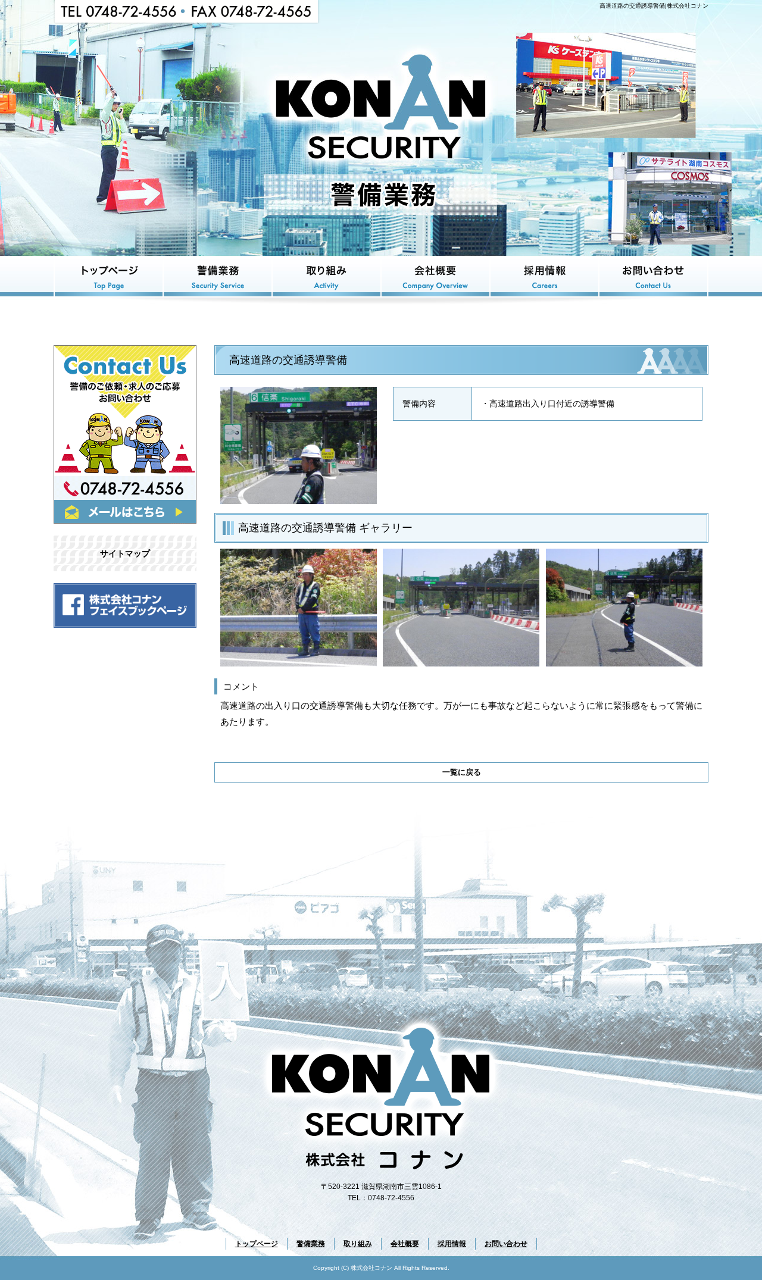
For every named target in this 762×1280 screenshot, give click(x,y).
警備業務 (217, 277)
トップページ (108, 277)
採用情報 (544, 277)
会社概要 (435, 277)
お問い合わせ (653, 277)
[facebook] (125, 624)
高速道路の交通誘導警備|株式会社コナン (653, 5)
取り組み (326, 277)
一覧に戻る (461, 772)
